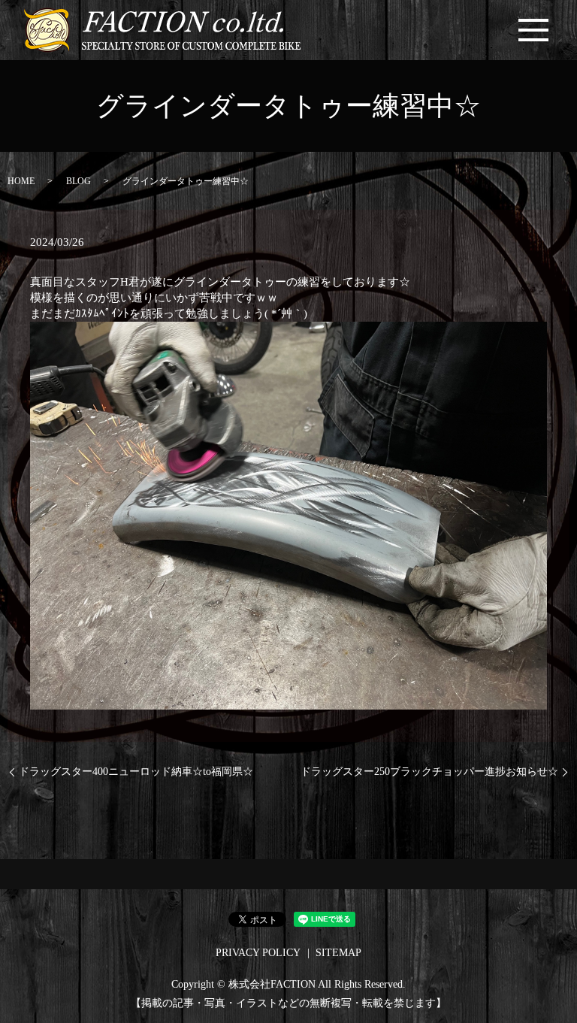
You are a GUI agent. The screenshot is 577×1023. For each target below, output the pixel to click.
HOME (21, 181)
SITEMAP (338, 952)
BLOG (78, 181)
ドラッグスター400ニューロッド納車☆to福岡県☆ (136, 771)
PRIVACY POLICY (258, 952)
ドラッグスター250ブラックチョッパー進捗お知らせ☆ (429, 771)
